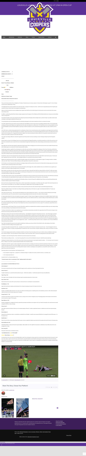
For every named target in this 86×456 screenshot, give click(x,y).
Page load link (2, 442)
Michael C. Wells (39, 431)
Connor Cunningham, (32, 431)
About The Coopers (59, 421)
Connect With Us (59, 425)
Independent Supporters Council (33, 436)
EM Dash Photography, (24, 431)
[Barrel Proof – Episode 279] (37, 398)
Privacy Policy (68, 435)
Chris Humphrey (45, 431)
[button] (55, 37)
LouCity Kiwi (11, 390)
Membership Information (60, 422)
